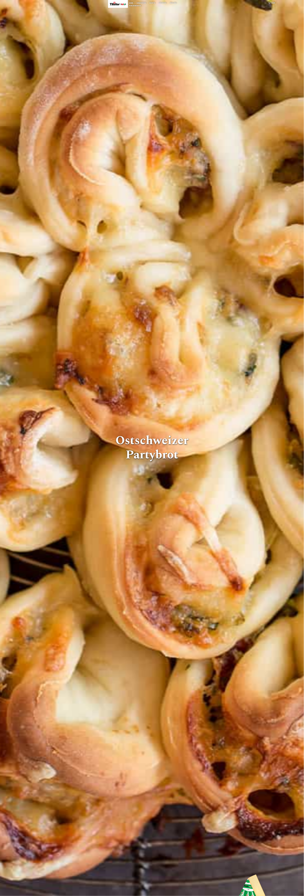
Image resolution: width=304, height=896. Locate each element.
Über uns (173, 3)
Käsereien (162, 3)
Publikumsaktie (135, 6)
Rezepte (152, 3)
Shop (273, 3)
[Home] (118, 4)
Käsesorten (141, 3)
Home (131, 3)
